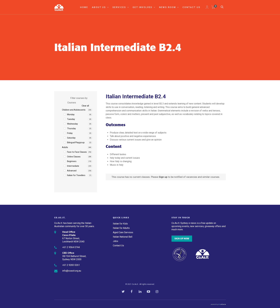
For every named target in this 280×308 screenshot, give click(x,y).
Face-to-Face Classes (77, 152)
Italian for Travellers (76, 175)
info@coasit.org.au (71, 270)
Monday (71, 114)
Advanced (71, 170)
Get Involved (143, 7)
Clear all (85, 106)
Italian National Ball (122, 236)
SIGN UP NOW (181, 238)
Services (119, 7)
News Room (168, 7)
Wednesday (72, 124)
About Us (99, 7)
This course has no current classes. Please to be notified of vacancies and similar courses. (166, 176)
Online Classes (73, 156)
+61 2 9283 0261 (71, 265)
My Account (207, 7)
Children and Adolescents (73, 110)
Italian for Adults (121, 228)
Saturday (71, 138)
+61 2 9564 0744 (71, 247)
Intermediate (73, 166)
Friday (70, 133)
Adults (65, 147)
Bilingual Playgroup (76, 142)
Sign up (163, 176)
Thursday (71, 128)
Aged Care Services (123, 232)
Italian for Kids (120, 223)
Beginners (71, 161)
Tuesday (71, 119)
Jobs (115, 241)
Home (84, 7)
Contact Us (191, 7)
